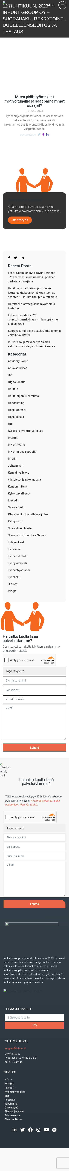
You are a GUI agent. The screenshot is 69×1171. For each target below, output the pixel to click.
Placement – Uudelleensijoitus (28, 514)
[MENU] (62, 5)
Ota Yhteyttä (20, 220)
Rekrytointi (15, 521)
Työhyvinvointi (17, 563)
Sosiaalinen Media (20, 528)
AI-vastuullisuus (13, 1119)
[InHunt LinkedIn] (22, 258)
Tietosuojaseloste (14, 1111)
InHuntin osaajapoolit (22, 451)
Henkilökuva (16, 417)
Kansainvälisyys (18, 472)
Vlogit (12, 591)
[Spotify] (54, 1130)
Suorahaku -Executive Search (27, 535)
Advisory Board (18, 361)
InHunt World (16, 444)
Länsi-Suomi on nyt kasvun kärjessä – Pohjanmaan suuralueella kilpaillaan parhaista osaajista (33, 277)
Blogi (7, 1095)
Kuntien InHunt (17, 486)
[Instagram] (38, 1130)
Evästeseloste (12, 1115)
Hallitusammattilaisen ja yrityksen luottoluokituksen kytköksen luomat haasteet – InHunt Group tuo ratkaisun (33, 293)
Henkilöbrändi (17, 410)
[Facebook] (30, 1130)
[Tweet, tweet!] (39, 134)
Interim (12, 458)
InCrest (13, 437)
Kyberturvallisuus (19, 493)
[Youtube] (46, 1130)
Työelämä (14, 549)
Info (7, 1079)
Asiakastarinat (17, 368)
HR (10, 424)
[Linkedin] (15, 1130)
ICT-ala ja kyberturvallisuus (25, 430)
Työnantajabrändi (19, 570)
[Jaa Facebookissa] (43, 134)
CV (10, 375)
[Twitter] (23, 1130)
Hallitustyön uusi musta (23, 396)
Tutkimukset (16, 542)
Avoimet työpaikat (15, 1091)
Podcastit (10, 1099)
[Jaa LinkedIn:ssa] (47, 134)
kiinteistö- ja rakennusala (24, 479)
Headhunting (16, 403)
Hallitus (13, 389)
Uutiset (13, 584)
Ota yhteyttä (11, 1107)
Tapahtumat (11, 1103)
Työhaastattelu (17, 556)
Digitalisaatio (16, 382)
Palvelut (9, 1087)
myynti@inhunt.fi (15, 1048)
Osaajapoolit (16, 507)
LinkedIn (13, 500)
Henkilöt (9, 1083)
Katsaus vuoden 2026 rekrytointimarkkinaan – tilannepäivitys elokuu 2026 (33, 319)
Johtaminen (15, 465)
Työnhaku (14, 577)
